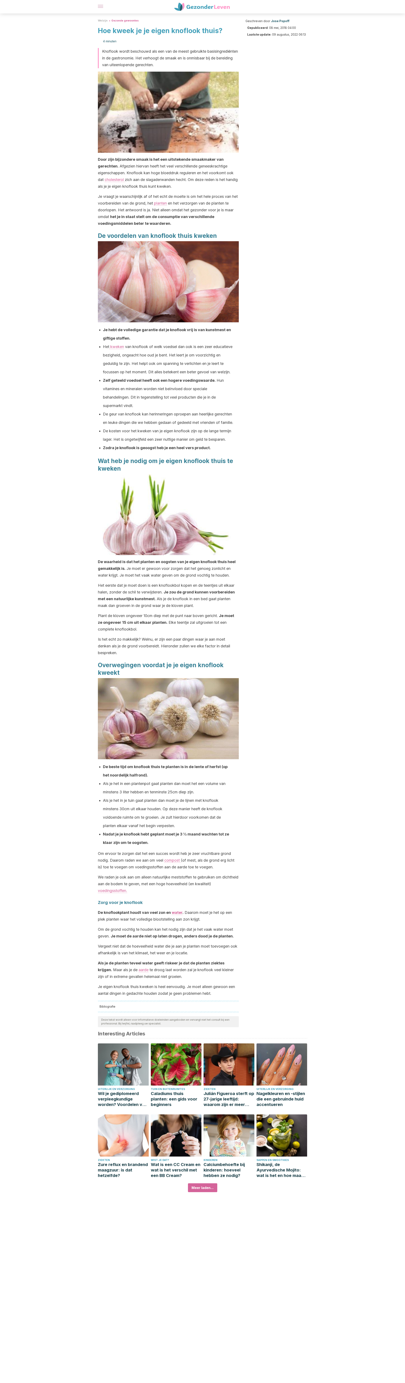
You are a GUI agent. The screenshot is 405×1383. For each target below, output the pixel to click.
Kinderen (210, 1160)
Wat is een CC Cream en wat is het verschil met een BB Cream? (175, 1170)
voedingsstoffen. (112, 890)
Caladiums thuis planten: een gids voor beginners (174, 1099)
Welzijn (103, 20)
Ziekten (210, 1089)
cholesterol (115, 179)
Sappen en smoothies (272, 1160)
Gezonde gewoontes (125, 20)
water (177, 912)
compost (172, 860)
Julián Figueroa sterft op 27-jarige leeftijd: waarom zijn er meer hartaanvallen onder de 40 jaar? (229, 1099)
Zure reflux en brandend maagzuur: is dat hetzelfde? (123, 1170)
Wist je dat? (160, 1160)
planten (160, 203)
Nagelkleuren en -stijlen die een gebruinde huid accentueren (280, 1099)
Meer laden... (203, 1188)
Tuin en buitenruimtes (168, 1089)
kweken (116, 346)
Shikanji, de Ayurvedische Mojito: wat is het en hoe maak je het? (280, 1170)
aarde (143, 970)
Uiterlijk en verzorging (116, 1089)
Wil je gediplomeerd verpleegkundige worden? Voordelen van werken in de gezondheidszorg (122, 1099)
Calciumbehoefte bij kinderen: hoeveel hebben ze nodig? (224, 1170)
